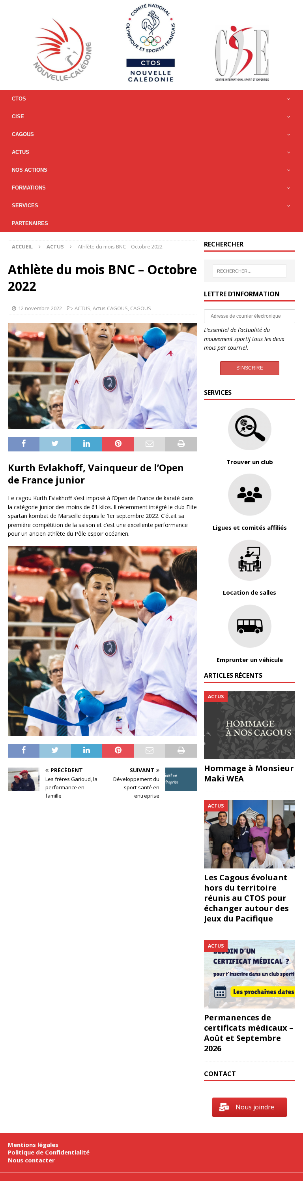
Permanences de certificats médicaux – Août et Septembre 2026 (248, 1033)
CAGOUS (140, 308)
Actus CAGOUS (110, 308)
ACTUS (82, 308)
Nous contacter (31, 1160)
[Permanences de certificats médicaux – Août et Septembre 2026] (249, 974)
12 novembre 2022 (40, 308)
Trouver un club (249, 462)
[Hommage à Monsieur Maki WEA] (249, 725)
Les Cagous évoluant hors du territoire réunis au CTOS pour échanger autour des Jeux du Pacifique (246, 898)
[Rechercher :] (249, 271)
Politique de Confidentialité (49, 1152)
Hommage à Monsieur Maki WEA (249, 773)
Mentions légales (33, 1145)
